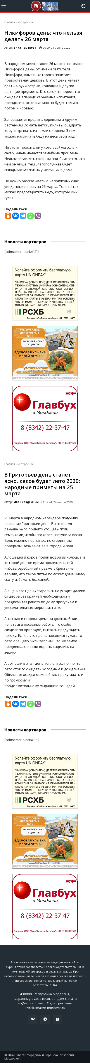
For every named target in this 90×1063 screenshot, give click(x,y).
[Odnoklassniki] (8, 216)
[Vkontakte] (15, 216)
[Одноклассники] (57, 1019)
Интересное (26, 22)
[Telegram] (23, 216)
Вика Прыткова (25, 47)
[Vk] (32, 1019)
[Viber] (38, 216)
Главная (9, 22)
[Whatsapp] (30, 216)
